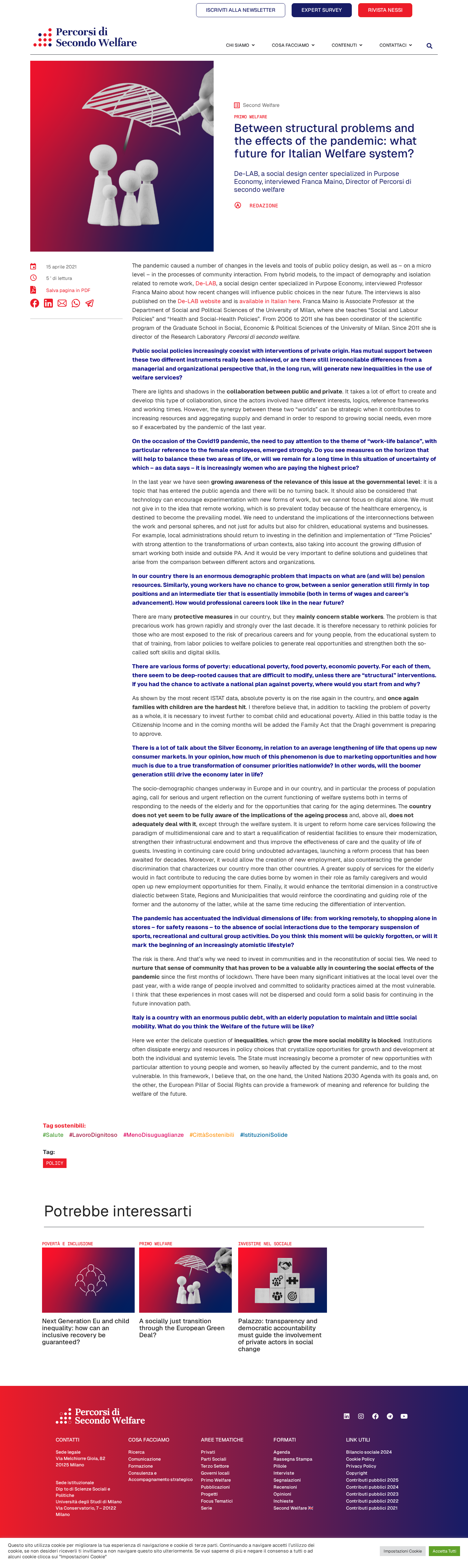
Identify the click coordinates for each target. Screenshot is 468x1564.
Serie (206, 1508)
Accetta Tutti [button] (444, 1551)
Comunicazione (144, 1459)
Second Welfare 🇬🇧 (293, 1508)
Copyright (356, 1473)
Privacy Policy (361, 1466)
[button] (429, 46)
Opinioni (282, 1494)
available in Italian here (269, 301)
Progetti (209, 1494)
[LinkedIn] (48, 306)
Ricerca (136, 1452)
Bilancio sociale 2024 (369, 1452)
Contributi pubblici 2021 (372, 1508)
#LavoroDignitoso (93, 1134)
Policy (54, 1163)
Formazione (140, 1466)
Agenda (281, 1452)
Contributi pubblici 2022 (372, 1501)
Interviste (283, 1473)
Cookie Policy (360, 1459)
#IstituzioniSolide (263, 1134)
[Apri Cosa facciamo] (313, 45)
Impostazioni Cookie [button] (403, 1551)
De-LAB (205, 283)
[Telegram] (389, 1416)
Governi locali (215, 1473)
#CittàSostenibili (212, 1134)
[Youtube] (404, 1416)
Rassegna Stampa (292, 1459)
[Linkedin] (346, 1416)
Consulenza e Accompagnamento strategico (160, 1476)
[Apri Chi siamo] (253, 45)
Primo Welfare (250, 117)
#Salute (53, 1134)
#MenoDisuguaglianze (154, 1134)
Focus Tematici (217, 1501)
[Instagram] (361, 1416)
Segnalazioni (287, 1480)
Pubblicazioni (215, 1487)
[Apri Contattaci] (410, 45)
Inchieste (283, 1501)
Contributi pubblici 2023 (372, 1494)
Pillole (280, 1466)
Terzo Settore (215, 1466)
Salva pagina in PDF (68, 290)
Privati (208, 1452)
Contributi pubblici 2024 (372, 1487)
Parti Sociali (213, 1459)
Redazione (264, 205)
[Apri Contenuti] (360, 45)
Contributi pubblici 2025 (372, 1480)
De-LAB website (199, 301)
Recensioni (285, 1487)
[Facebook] (34, 306)
